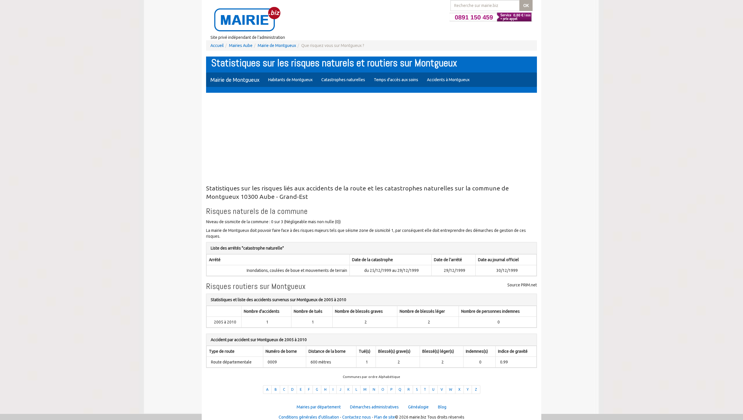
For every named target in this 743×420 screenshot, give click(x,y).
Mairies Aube (241, 45)
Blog (442, 407)
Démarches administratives (374, 407)
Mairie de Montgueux (277, 45)
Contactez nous (356, 417)
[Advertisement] (371, 139)
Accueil (217, 45)
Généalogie (418, 407)
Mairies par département (319, 407)
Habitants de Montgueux (290, 79)
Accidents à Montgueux (448, 79)
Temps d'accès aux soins (396, 79)
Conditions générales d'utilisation (309, 417)
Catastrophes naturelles (343, 79)
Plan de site (384, 417)
